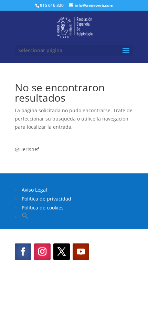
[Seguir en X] (61, 251)
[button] (25, 217)
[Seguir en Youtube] (81, 251)
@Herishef (27, 149)
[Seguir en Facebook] (23, 251)
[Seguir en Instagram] (42, 251)
